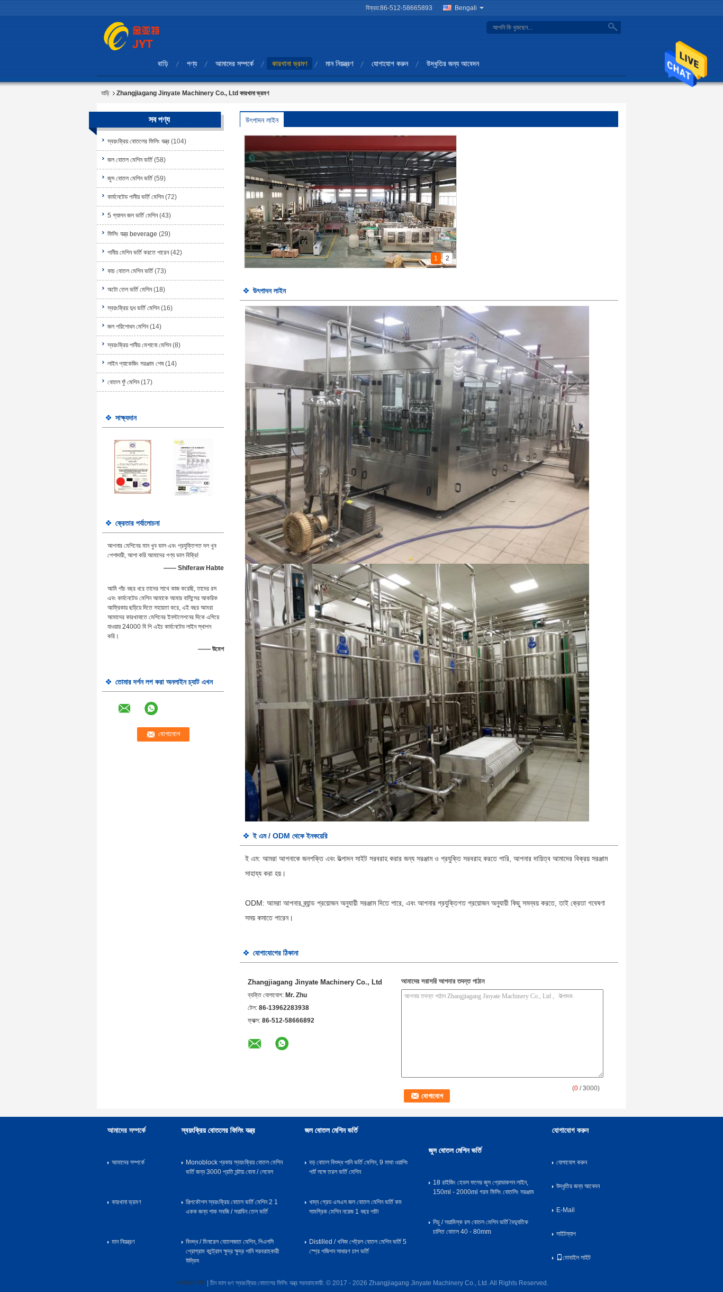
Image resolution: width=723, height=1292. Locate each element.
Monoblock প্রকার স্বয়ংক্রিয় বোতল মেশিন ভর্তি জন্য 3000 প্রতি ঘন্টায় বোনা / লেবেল (234, 1167)
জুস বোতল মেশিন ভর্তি (129, 178)
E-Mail (565, 1210)
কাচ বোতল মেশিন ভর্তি (130, 271)
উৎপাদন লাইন (262, 120)
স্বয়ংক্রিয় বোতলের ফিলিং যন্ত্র (138, 141)
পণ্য (192, 63)
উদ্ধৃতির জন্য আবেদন (453, 63)
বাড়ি (163, 63)
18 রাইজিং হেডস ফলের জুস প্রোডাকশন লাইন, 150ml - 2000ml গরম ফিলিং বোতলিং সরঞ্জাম (483, 1187)
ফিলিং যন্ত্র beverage (132, 234)
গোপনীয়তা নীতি (190, 1283)
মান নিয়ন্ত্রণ (339, 63)
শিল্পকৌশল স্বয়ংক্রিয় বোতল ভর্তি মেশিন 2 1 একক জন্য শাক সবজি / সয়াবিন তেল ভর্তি (232, 1206)
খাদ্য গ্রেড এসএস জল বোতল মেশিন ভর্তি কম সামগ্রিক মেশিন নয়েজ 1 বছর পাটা (355, 1206)
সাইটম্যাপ (566, 1233)
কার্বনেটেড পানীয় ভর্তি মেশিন (135, 197)
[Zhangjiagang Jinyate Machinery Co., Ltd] (131, 35)
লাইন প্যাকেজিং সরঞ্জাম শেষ (135, 363)
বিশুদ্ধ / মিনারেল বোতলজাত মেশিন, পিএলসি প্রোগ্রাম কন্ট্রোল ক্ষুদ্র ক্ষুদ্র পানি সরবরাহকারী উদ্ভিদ (232, 1251)
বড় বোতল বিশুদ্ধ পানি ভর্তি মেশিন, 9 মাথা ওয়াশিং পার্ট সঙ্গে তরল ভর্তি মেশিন (358, 1167)
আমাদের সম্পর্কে (234, 63)
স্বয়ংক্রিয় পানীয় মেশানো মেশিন (139, 345)
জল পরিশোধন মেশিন (127, 326)
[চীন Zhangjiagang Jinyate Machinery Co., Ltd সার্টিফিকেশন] (132, 466)
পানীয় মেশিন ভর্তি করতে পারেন (138, 252)
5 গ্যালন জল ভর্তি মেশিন (132, 215)
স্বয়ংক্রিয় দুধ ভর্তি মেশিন (133, 308)
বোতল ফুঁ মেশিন (123, 382)
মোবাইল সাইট (577, 1257)
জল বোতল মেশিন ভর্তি (129, 160)
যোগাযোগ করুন (390, 63)
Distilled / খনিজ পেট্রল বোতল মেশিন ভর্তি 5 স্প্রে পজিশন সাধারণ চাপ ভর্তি (357, 1246)
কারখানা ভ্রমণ (289, 63)
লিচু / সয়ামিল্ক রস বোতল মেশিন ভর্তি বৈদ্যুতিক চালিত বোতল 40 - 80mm (480, 1226)
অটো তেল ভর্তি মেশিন (129, 289)
